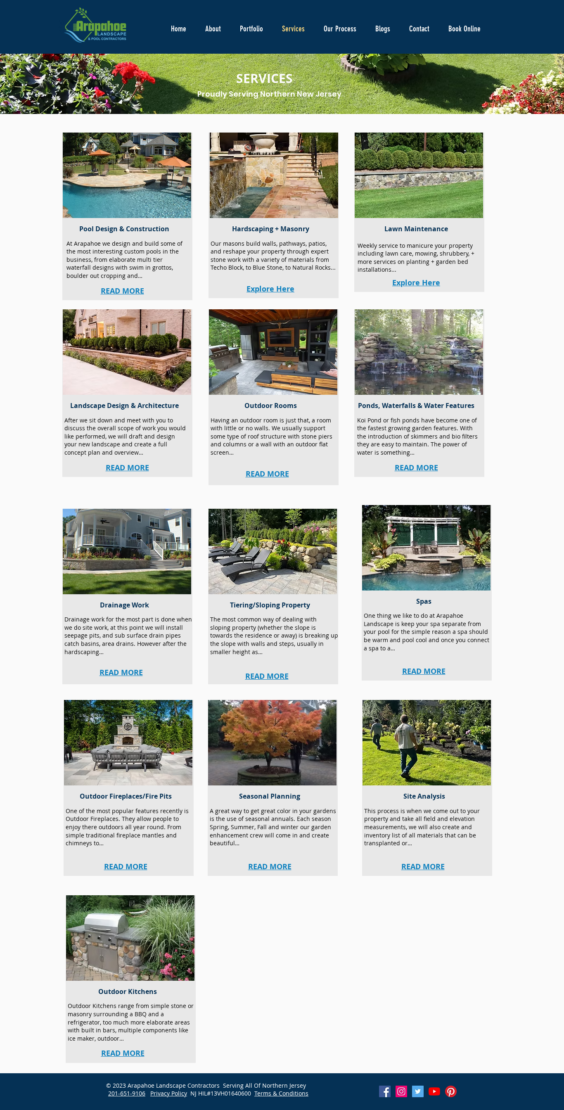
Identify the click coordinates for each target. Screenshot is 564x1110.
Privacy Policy (168, 1093)
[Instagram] (401, 1091)
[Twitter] (418, 1091)
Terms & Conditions (281, 1093)
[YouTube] (434, 1091)
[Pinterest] (451, 1091)
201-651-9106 (126, 1093)
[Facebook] (385, 1091)
